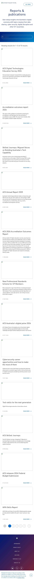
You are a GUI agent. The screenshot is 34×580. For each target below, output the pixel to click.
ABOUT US (17, 551)
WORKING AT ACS (17, 558)
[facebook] (21, 568)
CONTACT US (17, 562)
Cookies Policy (20, 577)
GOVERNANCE (17, 543)
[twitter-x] (17, 568)
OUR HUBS (17, 555)
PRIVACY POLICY (17, 547)
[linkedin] (12, 568)
